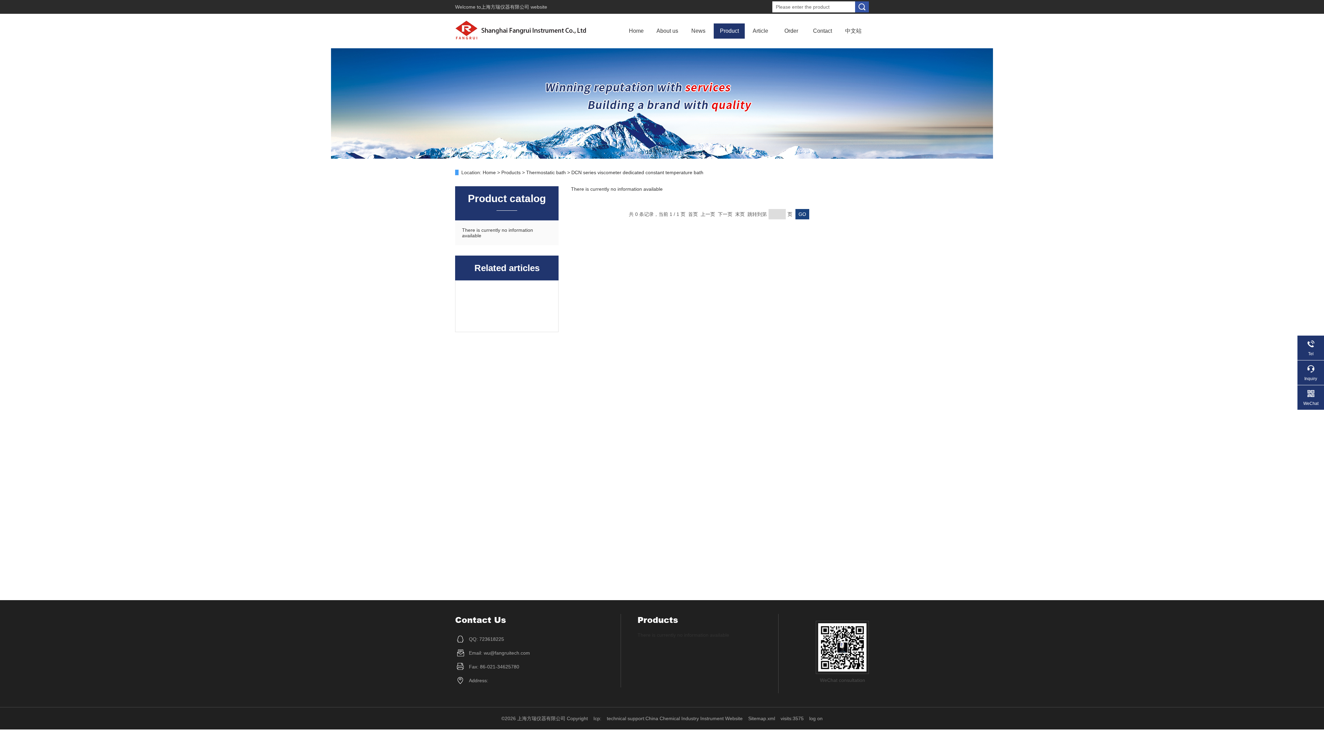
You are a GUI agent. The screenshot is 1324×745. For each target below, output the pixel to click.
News (698, 31)
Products (511, 172)
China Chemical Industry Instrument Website (694, 718)
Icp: (597, 718)
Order (791, 31)
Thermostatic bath (546, 172)
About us (667, 31)
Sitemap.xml (761, 718)
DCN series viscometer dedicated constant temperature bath (637, 172)
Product (729, 31)
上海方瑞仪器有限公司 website (514, 7)
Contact (822, 31)
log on (816, 718)
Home (636, 31)
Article (760, 31)
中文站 (853, 31)
